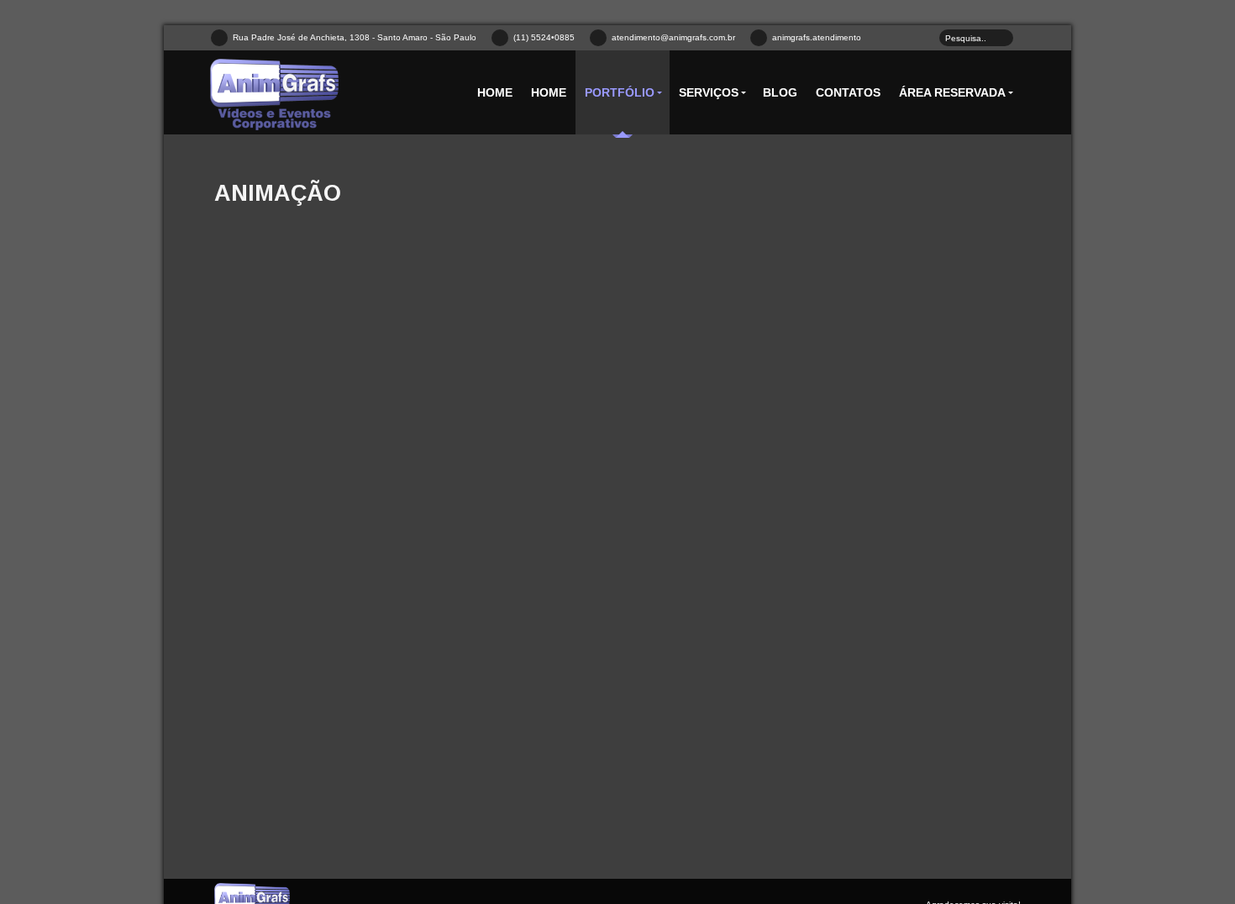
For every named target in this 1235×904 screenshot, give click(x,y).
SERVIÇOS (708, 92)
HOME (494, 92)
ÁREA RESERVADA (952, 92)
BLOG (780, 92)
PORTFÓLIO (619, 92)
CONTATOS (848, 92)
